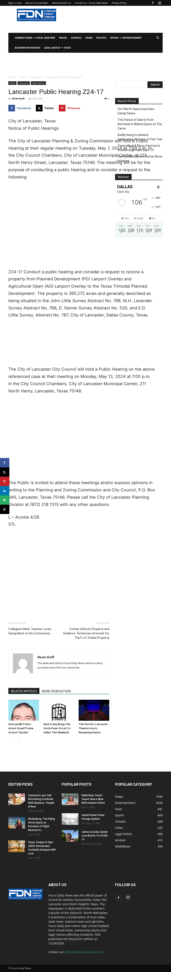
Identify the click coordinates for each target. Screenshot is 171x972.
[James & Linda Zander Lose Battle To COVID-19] (70, 836)
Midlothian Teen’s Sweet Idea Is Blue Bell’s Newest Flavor (93, 799)
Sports (114, 37)
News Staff (18, 98)
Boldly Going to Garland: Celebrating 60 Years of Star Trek (140, 137)
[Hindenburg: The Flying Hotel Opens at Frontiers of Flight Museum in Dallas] (16, 823)
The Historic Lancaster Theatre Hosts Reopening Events (93, 728)
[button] (158, 38)
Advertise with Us (61, 2)
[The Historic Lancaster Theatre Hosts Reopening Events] (94, 710)
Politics (101, 37)
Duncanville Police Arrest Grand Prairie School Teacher (20, 728)
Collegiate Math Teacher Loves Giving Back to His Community (29, 631)
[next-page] (17, 740)
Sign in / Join (15, 2)
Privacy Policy (119, 2)
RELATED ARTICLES (24, 691)
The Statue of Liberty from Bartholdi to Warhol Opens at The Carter (140, 124)
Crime (88, 37)
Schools (76, 37)
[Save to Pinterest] (4, 481)
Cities (22, 77)
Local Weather (45, 37)
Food (67, 47)
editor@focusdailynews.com (84, 952)
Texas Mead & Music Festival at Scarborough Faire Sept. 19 (139, 148)
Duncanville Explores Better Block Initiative (140, 158)
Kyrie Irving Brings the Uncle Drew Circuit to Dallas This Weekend (56, 728)
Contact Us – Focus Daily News (91, 2)
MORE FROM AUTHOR (56, 691)
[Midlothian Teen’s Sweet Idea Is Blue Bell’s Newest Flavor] (70, 799)
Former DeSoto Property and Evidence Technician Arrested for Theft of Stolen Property (86, 633)
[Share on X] (4, 472)
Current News (23, 37)
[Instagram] (159, 3)
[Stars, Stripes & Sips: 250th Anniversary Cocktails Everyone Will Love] (16, 846)
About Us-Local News (36, 2)
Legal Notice (52, 47)
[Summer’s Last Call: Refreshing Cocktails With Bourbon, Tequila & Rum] (16, 799)
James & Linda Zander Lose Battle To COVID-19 (95, 835)
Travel (63, 37)
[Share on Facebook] (4, 462)
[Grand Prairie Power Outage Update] (70, 819)
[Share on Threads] (4, 509)
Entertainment (132, 37)
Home (11, 77)
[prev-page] (11, 740)
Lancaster (35, 77)
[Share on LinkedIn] (4, 490)
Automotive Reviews (27, 47)
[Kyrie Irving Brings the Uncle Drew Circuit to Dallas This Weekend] (58, 710)
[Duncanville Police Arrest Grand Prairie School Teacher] (23, 710)
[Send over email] (4, 500)
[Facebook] (153, 3)
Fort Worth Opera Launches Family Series (136, 111)
